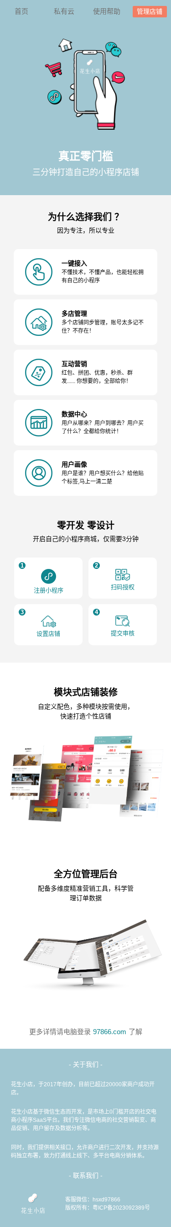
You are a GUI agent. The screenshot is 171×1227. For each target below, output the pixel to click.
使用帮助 (106, 11)
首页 (21, 11)
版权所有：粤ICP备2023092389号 (107, 1208)
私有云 (64, 11)
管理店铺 (149, 11)
